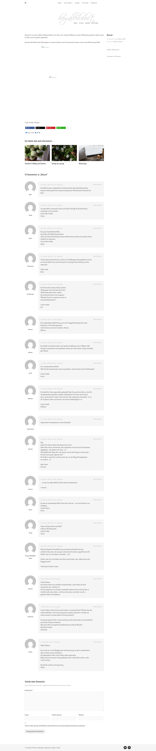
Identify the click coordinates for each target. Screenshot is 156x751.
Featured (85, 3)
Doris (30, 510)
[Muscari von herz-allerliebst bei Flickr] (64, 61)
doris (30, 373)
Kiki (30, 195)
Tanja (30, 533)
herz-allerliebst (39, 748)
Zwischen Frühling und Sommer (35, 163)
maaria (30, 489)
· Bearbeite (60, 185)
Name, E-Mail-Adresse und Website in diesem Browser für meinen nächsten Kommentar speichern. (55, 726)
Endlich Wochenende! (113, 50)
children (115, 42)
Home (59, 3)
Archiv (58, 748)
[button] (30, 128)
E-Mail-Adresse (57, 715)
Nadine (77, 3)
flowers (121, 42)
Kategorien (68, 3)
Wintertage (82, 163)
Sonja (30, 215)
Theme (54, 748)
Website (81, 715)
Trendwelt (30, 266)
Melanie (30, 399)
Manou (30, 329)
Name (27, 715)
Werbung (94, 3)
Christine (30, 617)
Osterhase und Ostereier (114, 56)
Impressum (47, 748)
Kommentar (29, 690)
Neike (30, 652)
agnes (30, 238)
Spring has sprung (58, 163)
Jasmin (30, 589)
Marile (30, 352)
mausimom (30, 429)
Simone (30, 449)
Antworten (98, 184)
